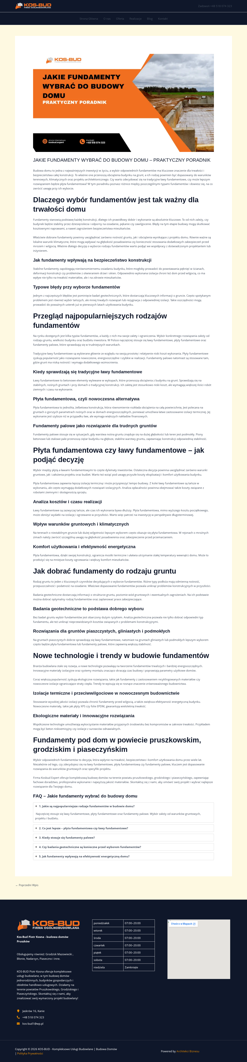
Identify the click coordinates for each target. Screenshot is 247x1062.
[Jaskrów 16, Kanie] (30, 1011)
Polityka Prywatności (30, 1053)
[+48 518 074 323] (30, 1017)
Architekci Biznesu (187, 1051)
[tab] (123, 812)
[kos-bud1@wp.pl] (30, 1023)
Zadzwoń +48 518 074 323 (215, 6)
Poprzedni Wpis (26, 885)
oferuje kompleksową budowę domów (84, 777)
